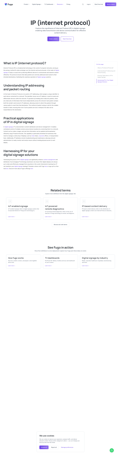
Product (26, 4)
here (46, 166)
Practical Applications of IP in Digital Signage (105, 76)
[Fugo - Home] (9, 4)
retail (32, 136)
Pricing (68, 4)
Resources (60, 4)
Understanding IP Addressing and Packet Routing (106, 71)
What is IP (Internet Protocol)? (105, 68)
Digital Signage (36, 4)
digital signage (42, 77)
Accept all (44, 447)
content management (49, 159)
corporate (41, 136)
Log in (89, 4)
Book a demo (111, 4)
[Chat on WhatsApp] (112, 450)
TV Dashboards (48, 4)
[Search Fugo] (83, 4)
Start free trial (99, 4)
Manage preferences (67, 447)
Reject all (54, 447)
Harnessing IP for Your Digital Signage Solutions (105, 81)
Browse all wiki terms (60, 225)
